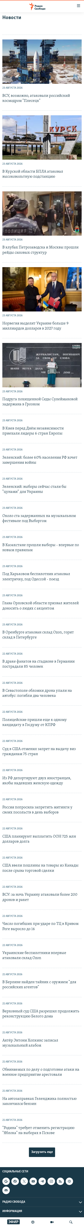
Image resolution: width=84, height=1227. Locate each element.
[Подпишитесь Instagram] (51, 1181)
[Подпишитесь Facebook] (15, 1181)
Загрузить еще (42, 1152)
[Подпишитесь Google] (6, 1181)
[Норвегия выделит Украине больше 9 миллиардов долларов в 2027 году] (42, 289)
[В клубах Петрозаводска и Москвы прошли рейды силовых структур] (42, 213)
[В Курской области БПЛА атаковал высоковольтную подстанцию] (42, 137)
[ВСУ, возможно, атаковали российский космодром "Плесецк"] (42, 61)
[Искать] (71, 1222)
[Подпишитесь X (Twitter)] (24, 1181)
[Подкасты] (69, 1181)
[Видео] (52, 1222)
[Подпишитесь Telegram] (42, 1181)
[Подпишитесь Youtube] (33, 1181)
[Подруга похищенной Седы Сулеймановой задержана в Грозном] (42, 365)
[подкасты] (33, 1222)
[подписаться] (6, 1190)
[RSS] (60, 1181)
